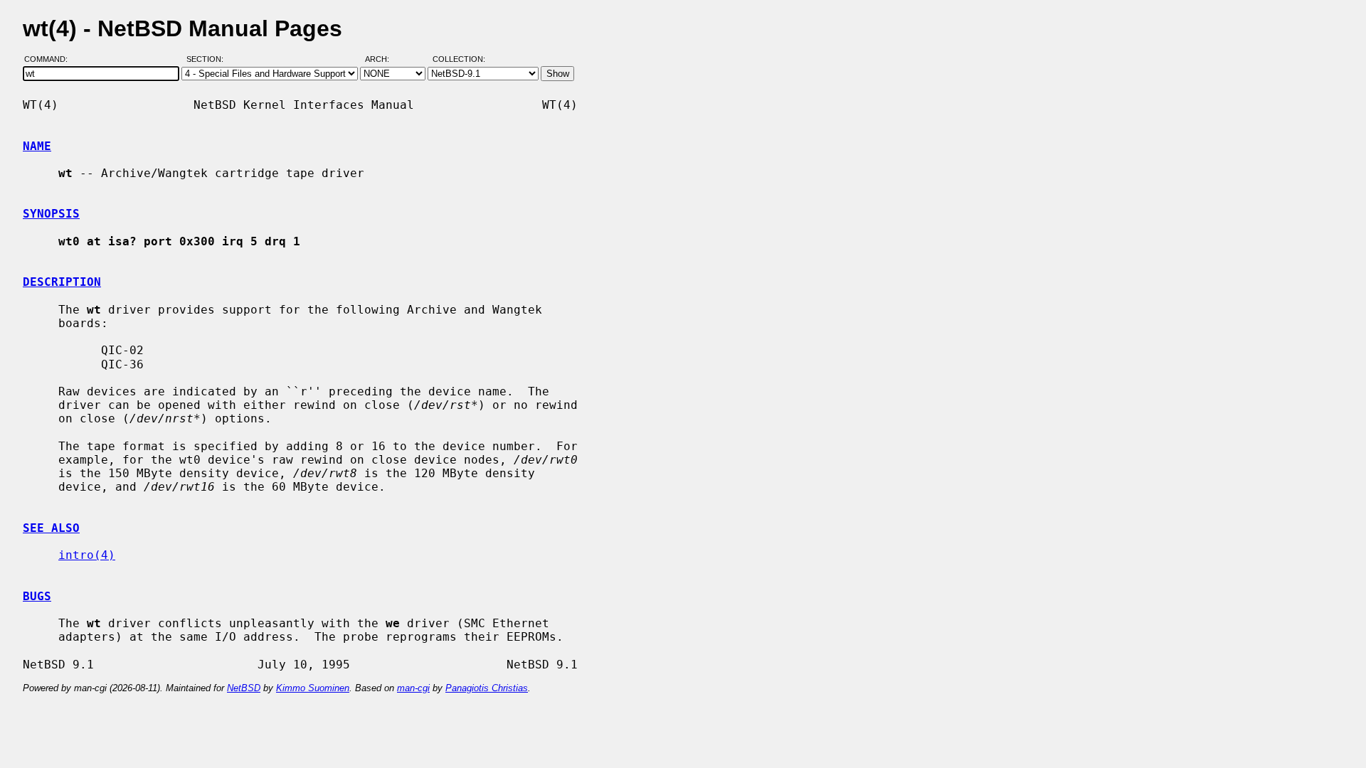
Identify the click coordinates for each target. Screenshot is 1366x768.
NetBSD (243, 688)
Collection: (459, 59)
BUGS (37, 596)
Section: (208, 59)
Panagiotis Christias (486, 688)
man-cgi (413, 688)
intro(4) (86, 555)
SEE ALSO (51, 528)
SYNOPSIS (51, 213)
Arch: (383, 59)
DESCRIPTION (62, 282)
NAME (37, 146)
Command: (50, 59)
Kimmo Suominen (312, 688)
